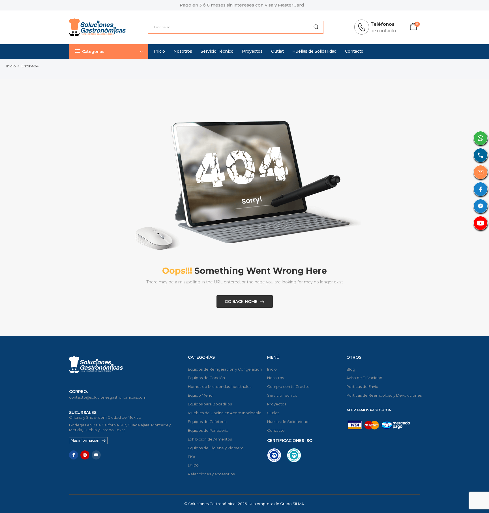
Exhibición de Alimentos (210, 439)
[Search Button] (316, 27)
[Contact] (363, 27)
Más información (85, 440)
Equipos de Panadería (208, 430)
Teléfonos (382, 24)
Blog (350, 369)
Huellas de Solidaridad (314, 51)
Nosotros (182, 51)
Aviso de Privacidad (364, 377)
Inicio (159, 51)
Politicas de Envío (362, 386)
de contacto (383, 30)
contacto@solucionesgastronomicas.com (107, 397)
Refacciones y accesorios (211, 474)
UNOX (194, 465)
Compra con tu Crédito (288, 386)
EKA (191, 456)
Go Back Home (241, 301)
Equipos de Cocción (206, 377)
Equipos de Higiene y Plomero (216, 448)
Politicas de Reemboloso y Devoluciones (383, 395)
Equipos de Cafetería (207, 421)
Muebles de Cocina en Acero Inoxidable (224, 413)
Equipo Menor (201, 395)
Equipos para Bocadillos (210, 404)
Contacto (354, 51)
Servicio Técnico (217, 51)
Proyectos (252, 51)
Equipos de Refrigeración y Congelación (224, 369)
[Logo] (97, 27)
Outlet (277, 51)
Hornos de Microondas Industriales (219, 386)
